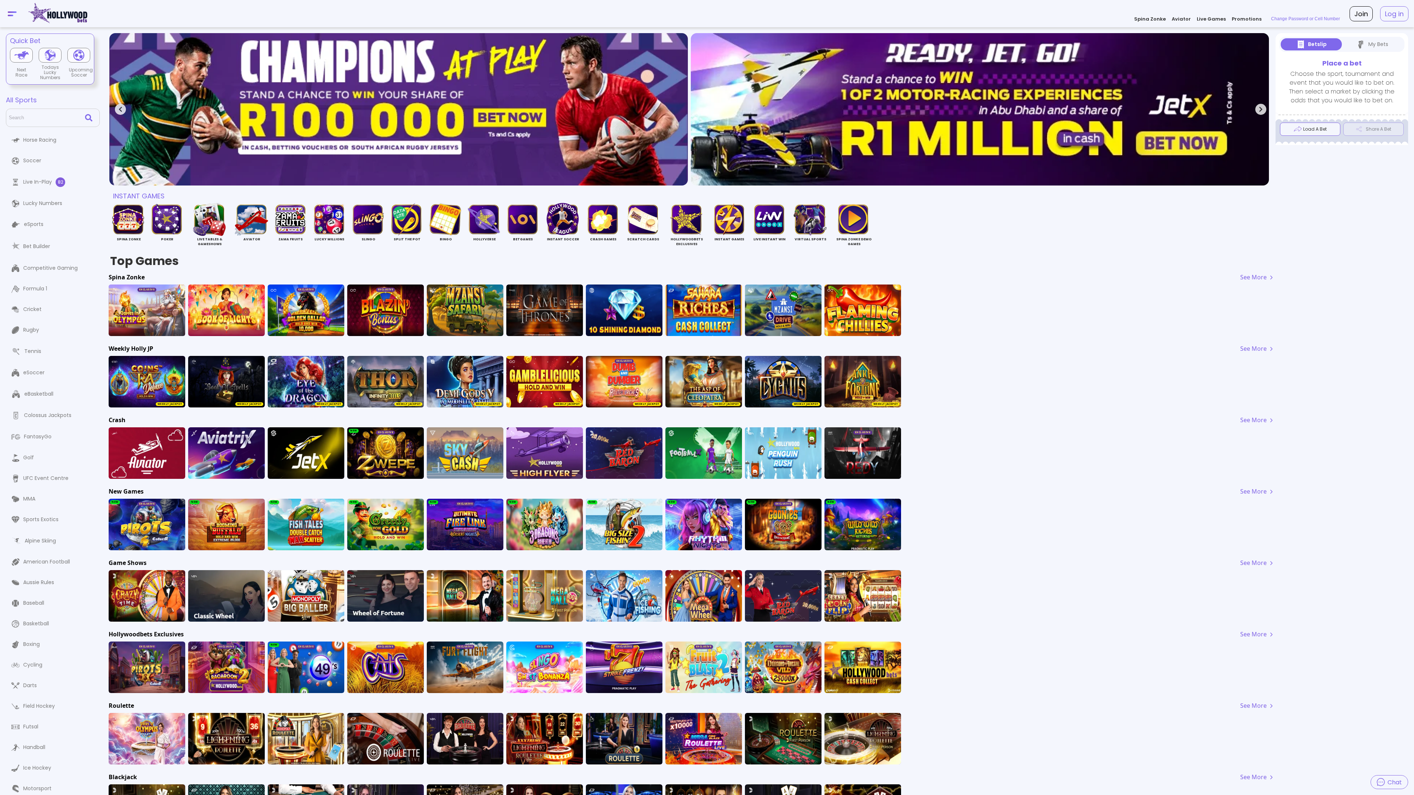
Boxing (31, 644)
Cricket (32, 309)
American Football (46, 561)
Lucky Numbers (42, 203)
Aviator (1181, 19)
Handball (34, 747)
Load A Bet (1315, 129)
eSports (33, 224)
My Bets (1378, 44)
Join (1361, 13)
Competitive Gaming (50, 268)
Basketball (36, 623)
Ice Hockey (37, 767)
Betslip (1317, 44)
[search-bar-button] (90, 118)
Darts (30, 685)
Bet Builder (36, 246)
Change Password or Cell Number (1305, 18)
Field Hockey (39, 706)
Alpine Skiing (40, 540)
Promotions (1247, 19)
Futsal (30, 726)
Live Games (1211, 19)
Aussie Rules (38, 582)
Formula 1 (35, 288)
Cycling (32, 664)
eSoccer (34, 372)
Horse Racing (39, 140)
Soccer (32, 160)
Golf (28, 457)
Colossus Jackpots (47, 415)
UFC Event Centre (45, 478)
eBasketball (38, 394)
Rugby (31, 329)
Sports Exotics (41, 519)
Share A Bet (1378, 129)
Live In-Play (43, 182)
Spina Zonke (1150, 19)
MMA (29, 498)
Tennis (32, 351)
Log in (1394, 13)
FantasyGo (38, 436)
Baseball (33, 603)
